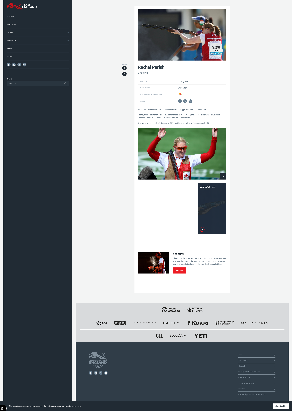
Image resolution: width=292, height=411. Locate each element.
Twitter (19, 64)
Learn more (76, 406)
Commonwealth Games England (38, 6)
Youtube (24, 64)
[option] (182, 154)
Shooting (179, 270)
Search (9, 79)
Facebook (8, 64)
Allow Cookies (280, 406)
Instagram (14, 64)
